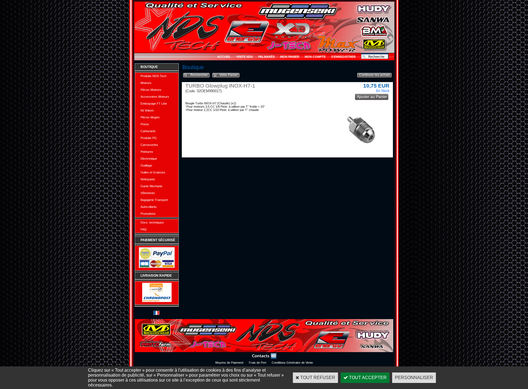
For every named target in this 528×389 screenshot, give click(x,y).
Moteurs (146, 83)
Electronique (149, 158)
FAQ (144, 229)
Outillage (146, 165)
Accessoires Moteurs (155, 96)
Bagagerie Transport (154, 200)
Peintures (147, 151)
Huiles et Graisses (153, 172)
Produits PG (149, 138)
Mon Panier (289, 56)
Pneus (145, 124)
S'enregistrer (343, 56)
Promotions (148, 213)
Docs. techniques (152, 222)
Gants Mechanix (152, 186)
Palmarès (266, 56)
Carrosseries (149, 144)
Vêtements (148, 193)
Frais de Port (257, 362)
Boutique (149, 67)
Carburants (148, 131)
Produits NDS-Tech (153, 76)
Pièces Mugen (150, 117)
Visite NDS (244, 56)
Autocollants (149, 206)
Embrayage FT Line (154, 103)
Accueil (224, 56)
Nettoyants (148, 179)
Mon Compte (315, 56)
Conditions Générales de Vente (292, 362)
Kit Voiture (147, 110)
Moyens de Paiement (229, 362)
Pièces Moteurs (151, 89)
